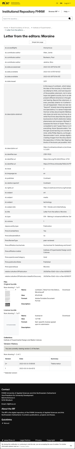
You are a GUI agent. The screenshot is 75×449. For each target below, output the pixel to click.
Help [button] (66, 11)
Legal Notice (25, 440)
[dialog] (37, 445)
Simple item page (37, 42)
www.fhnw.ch (9, 440)
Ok (71, 445)
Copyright (51, 440)
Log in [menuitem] (66, 3)
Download (66, 290)
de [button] (57, 3)
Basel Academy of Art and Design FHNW (20, 28)
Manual (6, 423)
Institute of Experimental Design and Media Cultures (42, 28)
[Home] (11, 3)
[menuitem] (55, 11)
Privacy (38, 440)
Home (6, 28)
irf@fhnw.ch (11, 404)
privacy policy (25, 446)
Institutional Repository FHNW (23, 11)
